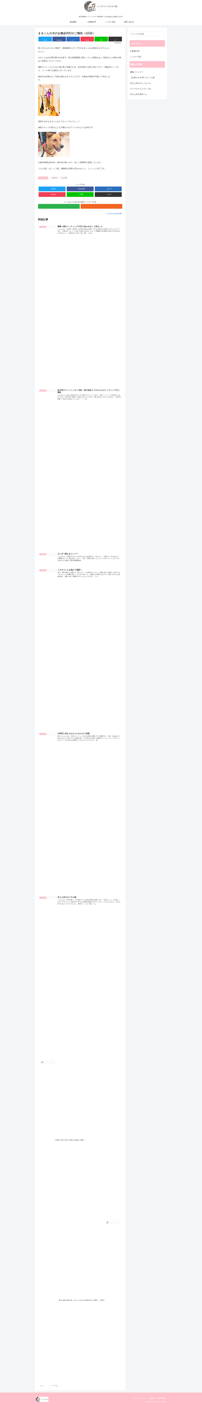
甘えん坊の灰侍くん (138, 94)
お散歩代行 (54, 178)
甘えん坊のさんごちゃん (140, 83)
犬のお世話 (64, 178)
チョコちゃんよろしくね (140, 89)
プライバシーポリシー (140, 1398)
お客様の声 (135, 51)
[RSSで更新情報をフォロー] (101, 206)
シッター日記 (44, 178)
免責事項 (152, 1398)
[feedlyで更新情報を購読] (59, 206)
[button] (163, 34)
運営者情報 (161, 1398)
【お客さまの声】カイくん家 (142, 78)
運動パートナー (136, 72)
